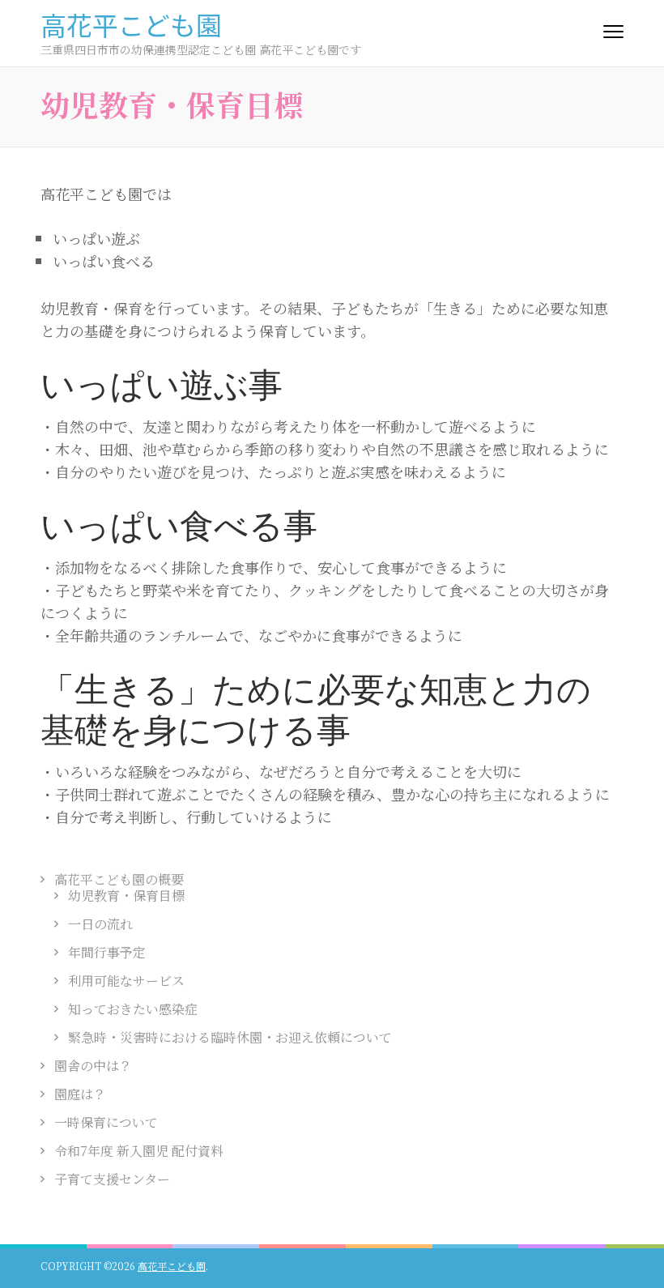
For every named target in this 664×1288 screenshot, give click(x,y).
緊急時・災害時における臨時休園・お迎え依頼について (230, 1037)
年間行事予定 (107, 952)
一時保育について (106, 1122)
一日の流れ (100, 924)
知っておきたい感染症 (133, 1009)
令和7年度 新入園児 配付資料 (138, 1150)
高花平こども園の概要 (119, 879)
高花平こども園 (131, 24)
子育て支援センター (112, 1179)
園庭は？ (80, 1094)
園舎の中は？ (93, 1065)
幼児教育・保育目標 (126, 895)
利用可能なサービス (126, 980)
